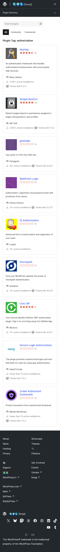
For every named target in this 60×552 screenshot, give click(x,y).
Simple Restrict (29, 99)
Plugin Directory (10, 12)
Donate (36, 472)
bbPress (8, 496)
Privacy (6, 453)
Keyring (24, 49)
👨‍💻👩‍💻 (5, 472)
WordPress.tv (11, 477)
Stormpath (26, 261)
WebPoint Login (29, 178)
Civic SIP (25, 303)
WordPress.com (12, 486)
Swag (35, 477)
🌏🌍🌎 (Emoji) (17, 513)
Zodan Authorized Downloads (30, 393)
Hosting (7, 448)
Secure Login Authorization (36, 345)
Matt (7, 491)
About (6, 438)
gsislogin (25, 140)
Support (7, 467)
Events (35, 467)
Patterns (35, 453)
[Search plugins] (40, 24)
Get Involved (38, 462)
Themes (35, 443)
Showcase (36, 438)
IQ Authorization (29, 220)
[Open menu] (55, 4)
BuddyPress (10, 501)
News (6, 443)
